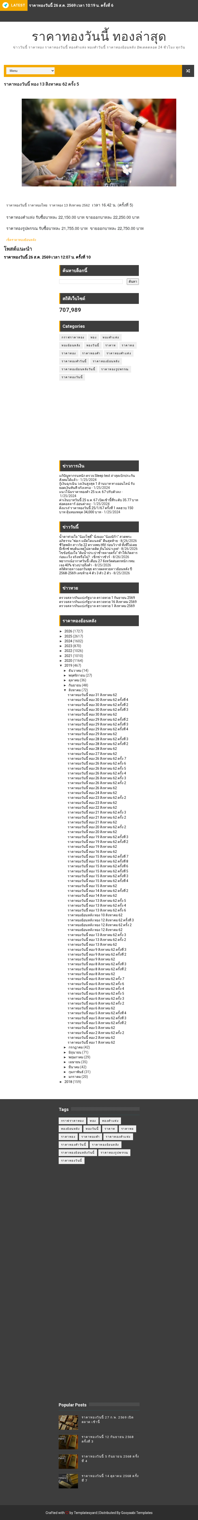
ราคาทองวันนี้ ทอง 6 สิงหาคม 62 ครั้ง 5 (96, 993)
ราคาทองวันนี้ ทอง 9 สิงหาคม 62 (91, 959)
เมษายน (75, 1062)
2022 (68, 651)
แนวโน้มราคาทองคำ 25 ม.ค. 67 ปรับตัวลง (90, 492)
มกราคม (75, 1077)
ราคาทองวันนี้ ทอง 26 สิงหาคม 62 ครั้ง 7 (97, 758)
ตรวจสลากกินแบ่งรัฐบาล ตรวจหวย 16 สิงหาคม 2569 (98, 602)
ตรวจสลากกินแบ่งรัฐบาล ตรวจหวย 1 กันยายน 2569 (97, 598)
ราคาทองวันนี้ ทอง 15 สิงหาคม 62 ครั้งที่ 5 (98, 871)
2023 (68, 646)
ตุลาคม (74, 680)
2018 (68, 1082)
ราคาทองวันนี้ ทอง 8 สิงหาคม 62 (91, 974)
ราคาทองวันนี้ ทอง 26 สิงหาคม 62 (92, 788)
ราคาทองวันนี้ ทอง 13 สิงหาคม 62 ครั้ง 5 (97, 901)
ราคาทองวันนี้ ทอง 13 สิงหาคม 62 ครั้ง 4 (97, 905)
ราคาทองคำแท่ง (118, 353)
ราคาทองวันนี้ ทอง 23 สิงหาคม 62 (92, 803)
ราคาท (110, 345)
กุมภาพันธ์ (76, 1072)
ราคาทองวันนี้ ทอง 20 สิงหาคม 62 (92, 832)
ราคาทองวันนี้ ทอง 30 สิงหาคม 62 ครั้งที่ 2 (98, 705)
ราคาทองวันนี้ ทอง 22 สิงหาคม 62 (92, 807)
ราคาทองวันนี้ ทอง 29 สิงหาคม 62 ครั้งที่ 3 (98, 724)
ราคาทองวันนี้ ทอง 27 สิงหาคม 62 (92, 754)
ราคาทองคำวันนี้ (74, 361)
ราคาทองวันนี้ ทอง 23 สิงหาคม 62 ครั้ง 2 (97, 798)
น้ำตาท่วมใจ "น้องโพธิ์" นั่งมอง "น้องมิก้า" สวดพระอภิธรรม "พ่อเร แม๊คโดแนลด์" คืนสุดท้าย (95, 539)
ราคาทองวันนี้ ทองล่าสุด (99, 36)
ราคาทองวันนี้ (72, 377)
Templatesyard (85, 1513)
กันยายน (75, 685)
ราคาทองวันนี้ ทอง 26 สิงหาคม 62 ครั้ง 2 (97, 783)
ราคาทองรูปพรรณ (115, 369)
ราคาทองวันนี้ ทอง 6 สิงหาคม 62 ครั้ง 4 (96, 989)
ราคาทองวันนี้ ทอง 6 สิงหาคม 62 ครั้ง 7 (96, 979)
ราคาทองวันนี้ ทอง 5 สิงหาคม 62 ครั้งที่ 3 (97, 1018)
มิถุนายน (75, 1052)
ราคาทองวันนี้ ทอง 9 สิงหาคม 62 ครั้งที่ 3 (97, 950)
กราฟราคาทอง (73, 337)
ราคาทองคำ (91, 353)
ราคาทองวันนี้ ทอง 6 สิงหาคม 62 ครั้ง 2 (96, 1003)
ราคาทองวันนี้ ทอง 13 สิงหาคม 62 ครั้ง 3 (97, 935)
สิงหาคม (75, 690)
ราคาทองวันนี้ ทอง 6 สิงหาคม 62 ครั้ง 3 (96, 998)
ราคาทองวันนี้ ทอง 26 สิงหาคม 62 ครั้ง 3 (97, 778)
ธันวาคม (75, 670)
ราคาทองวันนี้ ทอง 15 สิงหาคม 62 (92, 886)
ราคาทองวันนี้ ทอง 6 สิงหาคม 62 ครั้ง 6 (96, 984)
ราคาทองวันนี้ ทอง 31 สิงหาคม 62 (92, 695)
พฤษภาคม (76, 1057)
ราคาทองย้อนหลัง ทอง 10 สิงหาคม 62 (95, 915)
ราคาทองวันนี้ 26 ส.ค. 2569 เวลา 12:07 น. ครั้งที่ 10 (47, 257)
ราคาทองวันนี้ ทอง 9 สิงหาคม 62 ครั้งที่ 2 (97, 954)
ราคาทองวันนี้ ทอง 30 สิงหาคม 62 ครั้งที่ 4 (98, 700)
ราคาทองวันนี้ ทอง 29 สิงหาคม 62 (92, 734)
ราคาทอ (128, 345)
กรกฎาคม (76, 1047)
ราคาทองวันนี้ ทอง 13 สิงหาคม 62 (92, 944)
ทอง (94, 337)
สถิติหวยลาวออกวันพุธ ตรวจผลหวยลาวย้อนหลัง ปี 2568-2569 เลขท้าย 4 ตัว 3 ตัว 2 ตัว (95, 571)
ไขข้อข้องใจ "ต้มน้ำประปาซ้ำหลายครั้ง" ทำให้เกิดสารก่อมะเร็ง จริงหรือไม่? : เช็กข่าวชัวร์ (98, 555)
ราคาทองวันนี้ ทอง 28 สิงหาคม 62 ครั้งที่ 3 (98, 739)
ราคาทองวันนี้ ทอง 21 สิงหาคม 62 (92, 822)
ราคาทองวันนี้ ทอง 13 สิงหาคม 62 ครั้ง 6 (97, 910)
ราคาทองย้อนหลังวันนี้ (78, 369)
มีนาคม (74, 1067)
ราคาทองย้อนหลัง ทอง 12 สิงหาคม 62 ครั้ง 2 (100, 925)
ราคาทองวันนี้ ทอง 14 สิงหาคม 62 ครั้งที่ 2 (98, 891)
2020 (68, 661)
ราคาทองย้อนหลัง (106, 361)
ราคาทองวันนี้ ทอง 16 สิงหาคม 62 (92, 852)
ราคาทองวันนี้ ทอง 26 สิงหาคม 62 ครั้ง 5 (97, 768)
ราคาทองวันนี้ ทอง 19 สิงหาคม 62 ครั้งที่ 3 (98, 837)
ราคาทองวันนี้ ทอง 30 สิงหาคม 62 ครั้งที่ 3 (98, 710)
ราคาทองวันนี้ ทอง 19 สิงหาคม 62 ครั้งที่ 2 (98, 842)
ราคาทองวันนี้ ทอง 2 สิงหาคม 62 (91, 1038)
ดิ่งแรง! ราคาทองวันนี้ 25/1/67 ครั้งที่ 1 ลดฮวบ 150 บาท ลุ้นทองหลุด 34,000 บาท (96, 510)
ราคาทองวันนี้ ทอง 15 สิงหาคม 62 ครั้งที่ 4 (98, 881)
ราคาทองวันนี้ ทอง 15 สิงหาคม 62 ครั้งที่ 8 (98, 861)
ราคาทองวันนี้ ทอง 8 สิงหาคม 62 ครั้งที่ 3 (97, 964)
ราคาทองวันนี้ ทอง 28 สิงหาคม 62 (92, 749)
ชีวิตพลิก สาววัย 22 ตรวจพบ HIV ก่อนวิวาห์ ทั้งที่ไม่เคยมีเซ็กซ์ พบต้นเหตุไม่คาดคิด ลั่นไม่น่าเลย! (98, 547)
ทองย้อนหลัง (71, 345)
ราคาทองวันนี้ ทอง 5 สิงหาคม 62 (91, 1028)
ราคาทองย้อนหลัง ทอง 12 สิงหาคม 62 (95, 930)
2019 (68, 665)
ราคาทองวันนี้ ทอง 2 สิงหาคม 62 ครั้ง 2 (96, 1033)
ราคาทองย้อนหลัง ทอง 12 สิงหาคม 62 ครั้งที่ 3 (101, 920)
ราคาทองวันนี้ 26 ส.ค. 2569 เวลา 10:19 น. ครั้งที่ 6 (71, 5)
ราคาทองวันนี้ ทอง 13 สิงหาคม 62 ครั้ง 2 (97, 940)
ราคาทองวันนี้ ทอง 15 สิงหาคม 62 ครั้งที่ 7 (98, 856)
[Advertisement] (99, 423)
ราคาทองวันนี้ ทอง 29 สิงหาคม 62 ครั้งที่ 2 (98, 719)
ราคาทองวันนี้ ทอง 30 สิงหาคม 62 (92, 714)
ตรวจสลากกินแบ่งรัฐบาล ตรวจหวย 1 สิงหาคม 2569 (97, 606)
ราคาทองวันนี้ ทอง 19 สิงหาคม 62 (92, 847)
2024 (68, 641)
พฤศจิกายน (77, 675)
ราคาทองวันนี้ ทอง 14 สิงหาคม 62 (92, 895)
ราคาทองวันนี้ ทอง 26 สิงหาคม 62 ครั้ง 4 (97, 773)
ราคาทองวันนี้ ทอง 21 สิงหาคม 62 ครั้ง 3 (97, 812)
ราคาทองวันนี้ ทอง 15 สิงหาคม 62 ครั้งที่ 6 (98, 866)
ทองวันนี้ (92, 345)
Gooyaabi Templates (137, 1513)
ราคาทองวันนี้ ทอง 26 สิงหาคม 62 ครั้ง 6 (97, 763)
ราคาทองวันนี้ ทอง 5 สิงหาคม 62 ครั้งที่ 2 (97, 1023)
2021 (68, 656)
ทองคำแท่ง (111, 337)
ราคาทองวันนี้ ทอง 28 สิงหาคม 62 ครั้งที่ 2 (98, 744)
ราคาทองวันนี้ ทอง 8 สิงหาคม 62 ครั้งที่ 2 (97, 969)
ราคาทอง (69, 353)
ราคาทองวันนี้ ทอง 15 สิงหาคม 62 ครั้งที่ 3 (98, 876)
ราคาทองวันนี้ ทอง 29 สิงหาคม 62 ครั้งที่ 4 (98, 729)
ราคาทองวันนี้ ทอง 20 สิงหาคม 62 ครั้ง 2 (97, 827)
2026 (68, 631)
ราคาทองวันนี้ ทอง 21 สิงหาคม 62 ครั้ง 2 (97, 817)
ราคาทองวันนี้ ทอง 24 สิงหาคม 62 (92, 793)
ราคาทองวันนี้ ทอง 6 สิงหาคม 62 (91, 1008)
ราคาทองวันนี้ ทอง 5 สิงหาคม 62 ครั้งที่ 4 (97, 1013)
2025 (68, 636)
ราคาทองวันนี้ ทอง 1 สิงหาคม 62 (91, 1042)
